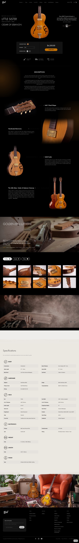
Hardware (69, 515)
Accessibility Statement (72, 538)
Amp (30, 520)
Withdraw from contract (58, 526)
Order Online (56, 515)
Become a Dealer (57, 528)
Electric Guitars (32, 513)
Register (56, 520)
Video (24, 259)
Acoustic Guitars (32, 515)
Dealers (57, 2)
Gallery (40, 2)
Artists (45, 2)
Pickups (68, 513)
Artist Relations (51, 2)
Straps (68, 517)
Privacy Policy (58, 538)
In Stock (30, 2)
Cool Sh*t (36, 2)
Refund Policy (57, 524)
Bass (30, 517)
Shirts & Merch (70, 522)
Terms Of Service (64, 538)
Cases (68, 520)
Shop (26, 2)
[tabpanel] (39, 236)
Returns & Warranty (58, 522)
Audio (15, 259)
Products (20, 2)
